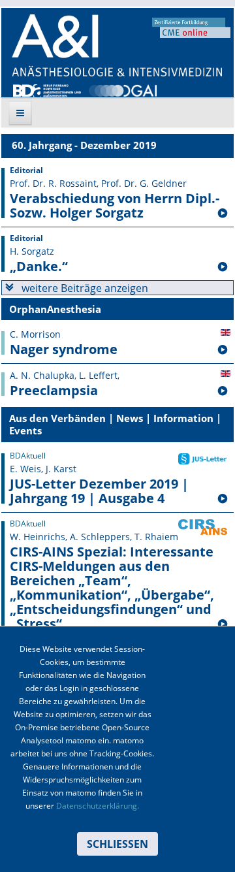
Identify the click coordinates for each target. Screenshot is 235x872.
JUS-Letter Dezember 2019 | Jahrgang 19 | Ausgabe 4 (99, 491)
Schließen (117, 844)
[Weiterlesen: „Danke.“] (222, 267)
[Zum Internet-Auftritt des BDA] (47, 89)
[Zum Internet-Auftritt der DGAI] (123, 89)
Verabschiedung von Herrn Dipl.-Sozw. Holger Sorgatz (114, 205)
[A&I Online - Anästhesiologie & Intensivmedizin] (117, 45)
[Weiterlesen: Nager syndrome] (222, 350)
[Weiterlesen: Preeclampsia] (222, 391)
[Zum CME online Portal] (191, 27)
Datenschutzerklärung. (97, 805)
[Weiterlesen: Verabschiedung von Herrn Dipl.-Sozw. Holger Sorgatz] (222, 213)
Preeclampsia (54, 390)
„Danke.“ (39, 266)
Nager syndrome (64, 349)
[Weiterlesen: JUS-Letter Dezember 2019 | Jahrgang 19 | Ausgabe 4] (222, 499)
